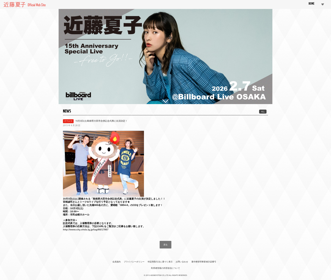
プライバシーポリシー (134, 261)
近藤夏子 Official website (17, 4)
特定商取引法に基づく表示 (160, 261)
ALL (263, 111)
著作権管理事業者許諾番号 (203, 261)
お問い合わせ (182, 261)
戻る (165, 244)
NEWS (67, 111)
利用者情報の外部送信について (165, 268)
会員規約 (116, 261)
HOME (311, 3)
